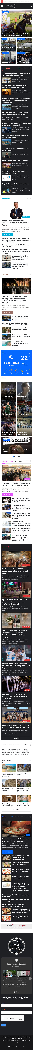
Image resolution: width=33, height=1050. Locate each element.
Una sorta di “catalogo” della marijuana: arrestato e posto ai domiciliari (8, 63)
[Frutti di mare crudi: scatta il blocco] (6, 165)
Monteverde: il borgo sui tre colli (8, 789)
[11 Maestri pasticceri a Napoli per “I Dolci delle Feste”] (6, 864)
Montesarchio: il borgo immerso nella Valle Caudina (23, 790)
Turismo (5, 274)
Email (3, 1009)
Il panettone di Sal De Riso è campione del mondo (20, 877)
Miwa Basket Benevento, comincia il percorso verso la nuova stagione (24, 63)
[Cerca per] (31, 6)
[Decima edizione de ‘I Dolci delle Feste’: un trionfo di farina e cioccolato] (6, 857)
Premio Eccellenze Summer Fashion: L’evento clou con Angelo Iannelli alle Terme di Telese (16, 449)
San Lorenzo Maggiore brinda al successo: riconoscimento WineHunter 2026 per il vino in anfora (14, 633)
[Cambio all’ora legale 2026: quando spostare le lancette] (6, 178)
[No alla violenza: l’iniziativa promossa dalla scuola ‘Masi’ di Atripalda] (6, 500)
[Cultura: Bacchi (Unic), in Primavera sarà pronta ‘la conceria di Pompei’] (6, 258)
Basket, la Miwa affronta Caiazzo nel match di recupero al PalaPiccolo (24, 435)
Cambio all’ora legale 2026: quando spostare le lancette (15, 172)
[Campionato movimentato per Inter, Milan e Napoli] (6, 155)
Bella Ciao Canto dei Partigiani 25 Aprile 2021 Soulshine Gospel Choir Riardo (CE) (23, 979)
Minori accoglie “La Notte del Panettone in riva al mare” (15, 895)
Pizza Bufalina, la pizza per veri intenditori (20, 917)
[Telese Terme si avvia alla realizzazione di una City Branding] (6, 318)
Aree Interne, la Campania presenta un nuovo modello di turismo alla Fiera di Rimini (16, 324)
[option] (16, 37)
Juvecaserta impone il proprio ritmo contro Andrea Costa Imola (8, 435)
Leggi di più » (7, 234)
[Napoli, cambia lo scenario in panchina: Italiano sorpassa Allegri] (6, 130)
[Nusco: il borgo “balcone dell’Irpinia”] (9, 798)
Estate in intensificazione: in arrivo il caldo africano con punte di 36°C (15, 114)
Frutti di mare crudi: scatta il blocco (15, 161)
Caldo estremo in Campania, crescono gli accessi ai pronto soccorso (16, 74)
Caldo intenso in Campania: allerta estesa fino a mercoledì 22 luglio (14, 87)
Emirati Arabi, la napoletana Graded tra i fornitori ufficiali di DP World (15, 223)
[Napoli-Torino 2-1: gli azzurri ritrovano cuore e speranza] (6, 190)
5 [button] (18, 456)
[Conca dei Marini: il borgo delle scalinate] (24, 798)
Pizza (21, 816)
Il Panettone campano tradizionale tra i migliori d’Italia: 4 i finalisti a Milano (14, 905)
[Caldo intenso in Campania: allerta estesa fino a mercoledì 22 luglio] (6, 92)
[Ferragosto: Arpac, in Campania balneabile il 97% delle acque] (6, 343)
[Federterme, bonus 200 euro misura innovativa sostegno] (6, 337)
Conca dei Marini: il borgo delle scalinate (23, 804)
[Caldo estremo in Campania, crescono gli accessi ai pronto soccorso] (6, 80)
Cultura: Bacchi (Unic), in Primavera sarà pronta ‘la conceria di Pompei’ (20, 257)
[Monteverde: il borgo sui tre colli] (9, 783)
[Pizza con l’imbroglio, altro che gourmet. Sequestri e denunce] (6, 871)
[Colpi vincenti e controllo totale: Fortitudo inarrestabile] (8, 409)
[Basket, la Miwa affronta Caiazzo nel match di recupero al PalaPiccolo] (24, 427)
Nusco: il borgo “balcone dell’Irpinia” (8, 804)
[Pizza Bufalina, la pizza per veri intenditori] (6, 918)
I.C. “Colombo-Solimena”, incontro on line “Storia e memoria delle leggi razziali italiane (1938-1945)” (20, 538)
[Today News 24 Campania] (10, 6)
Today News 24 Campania (16, 964)
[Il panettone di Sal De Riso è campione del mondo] (6, 878)
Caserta (24, 1040)
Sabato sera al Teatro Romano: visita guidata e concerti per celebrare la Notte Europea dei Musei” (14, 299)
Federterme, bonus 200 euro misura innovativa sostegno (21, 335)
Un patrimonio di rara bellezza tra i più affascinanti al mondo (15, 136)
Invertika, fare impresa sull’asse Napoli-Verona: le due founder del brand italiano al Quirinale (16, 251)
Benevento (5, 39)
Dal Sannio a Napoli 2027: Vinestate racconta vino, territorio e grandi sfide (16, 34)
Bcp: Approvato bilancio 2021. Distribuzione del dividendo (16, 245)
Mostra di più (16, 809)
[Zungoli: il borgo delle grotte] (24, 768)
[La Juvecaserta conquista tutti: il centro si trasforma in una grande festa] (8, 391)
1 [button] (13, 456)
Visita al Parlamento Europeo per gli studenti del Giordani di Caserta (16, 484)
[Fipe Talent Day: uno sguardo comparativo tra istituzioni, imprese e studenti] (6, 530)
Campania (23, 68)
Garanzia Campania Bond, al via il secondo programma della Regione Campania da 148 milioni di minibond (16, 240)
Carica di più (16, 738)
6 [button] (19, 456)
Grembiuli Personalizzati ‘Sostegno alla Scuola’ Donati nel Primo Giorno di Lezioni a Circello (21, 507)
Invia (3, 1025)
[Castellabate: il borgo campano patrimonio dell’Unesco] (9, 768)
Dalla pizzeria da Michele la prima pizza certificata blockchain (15, 840)
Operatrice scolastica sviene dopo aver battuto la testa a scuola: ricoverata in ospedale (21, 516)
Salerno (28, 1040)
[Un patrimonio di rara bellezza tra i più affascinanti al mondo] (6, 142)
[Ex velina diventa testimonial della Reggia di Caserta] (6, 330)
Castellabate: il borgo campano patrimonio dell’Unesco (8, 774)
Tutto (19, 68)
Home (4, 1040)
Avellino (4, 52)
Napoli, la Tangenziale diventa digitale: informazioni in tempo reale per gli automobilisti (16, 100)
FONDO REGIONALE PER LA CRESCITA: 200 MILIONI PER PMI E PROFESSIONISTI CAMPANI (20, 265)
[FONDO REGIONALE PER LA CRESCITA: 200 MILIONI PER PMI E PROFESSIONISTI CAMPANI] (6, 265)
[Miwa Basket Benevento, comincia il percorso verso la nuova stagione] (24, 57)
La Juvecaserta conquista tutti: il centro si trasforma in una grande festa (8, 398)
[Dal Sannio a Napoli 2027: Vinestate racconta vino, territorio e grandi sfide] (16, 23)
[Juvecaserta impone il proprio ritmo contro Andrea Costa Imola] (8, 427)
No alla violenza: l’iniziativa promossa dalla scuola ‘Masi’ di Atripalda (21, 500)
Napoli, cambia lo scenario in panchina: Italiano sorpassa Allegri (16, 124)
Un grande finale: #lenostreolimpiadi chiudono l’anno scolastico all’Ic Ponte (21, 523)
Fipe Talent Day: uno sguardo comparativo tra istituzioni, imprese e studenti (21, 530)
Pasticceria (16, 816)
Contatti (16, 1042)
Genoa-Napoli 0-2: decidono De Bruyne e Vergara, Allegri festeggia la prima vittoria (16, 665)
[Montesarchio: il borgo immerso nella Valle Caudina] (24, 783)
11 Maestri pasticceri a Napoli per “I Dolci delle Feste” (21, 863)
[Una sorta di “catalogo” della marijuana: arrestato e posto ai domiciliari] (8, 57)
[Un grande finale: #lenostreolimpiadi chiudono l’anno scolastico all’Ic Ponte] (6, 523)
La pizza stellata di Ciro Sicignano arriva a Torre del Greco (15, 900)
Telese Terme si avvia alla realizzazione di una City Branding (20, 318)
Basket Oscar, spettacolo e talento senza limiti (23, 398)
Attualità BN (5, 12)
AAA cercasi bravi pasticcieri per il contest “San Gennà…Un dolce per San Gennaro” (21, 911)
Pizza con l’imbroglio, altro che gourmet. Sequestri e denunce (20, 871)
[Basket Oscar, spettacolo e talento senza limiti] (24, 391)
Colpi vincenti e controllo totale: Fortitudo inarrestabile (7, 416)
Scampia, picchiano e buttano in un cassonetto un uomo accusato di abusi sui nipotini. (9, 979)
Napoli (8, 1040)
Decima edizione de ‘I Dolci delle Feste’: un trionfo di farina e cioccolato (20, 857)
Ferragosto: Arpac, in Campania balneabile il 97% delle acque (20, 343)
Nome (3, 1003)
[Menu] (2, 6)
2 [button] (14, 456)
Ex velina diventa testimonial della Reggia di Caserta (21, 329)
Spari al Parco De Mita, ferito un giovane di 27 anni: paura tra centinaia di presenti (14, 602)
